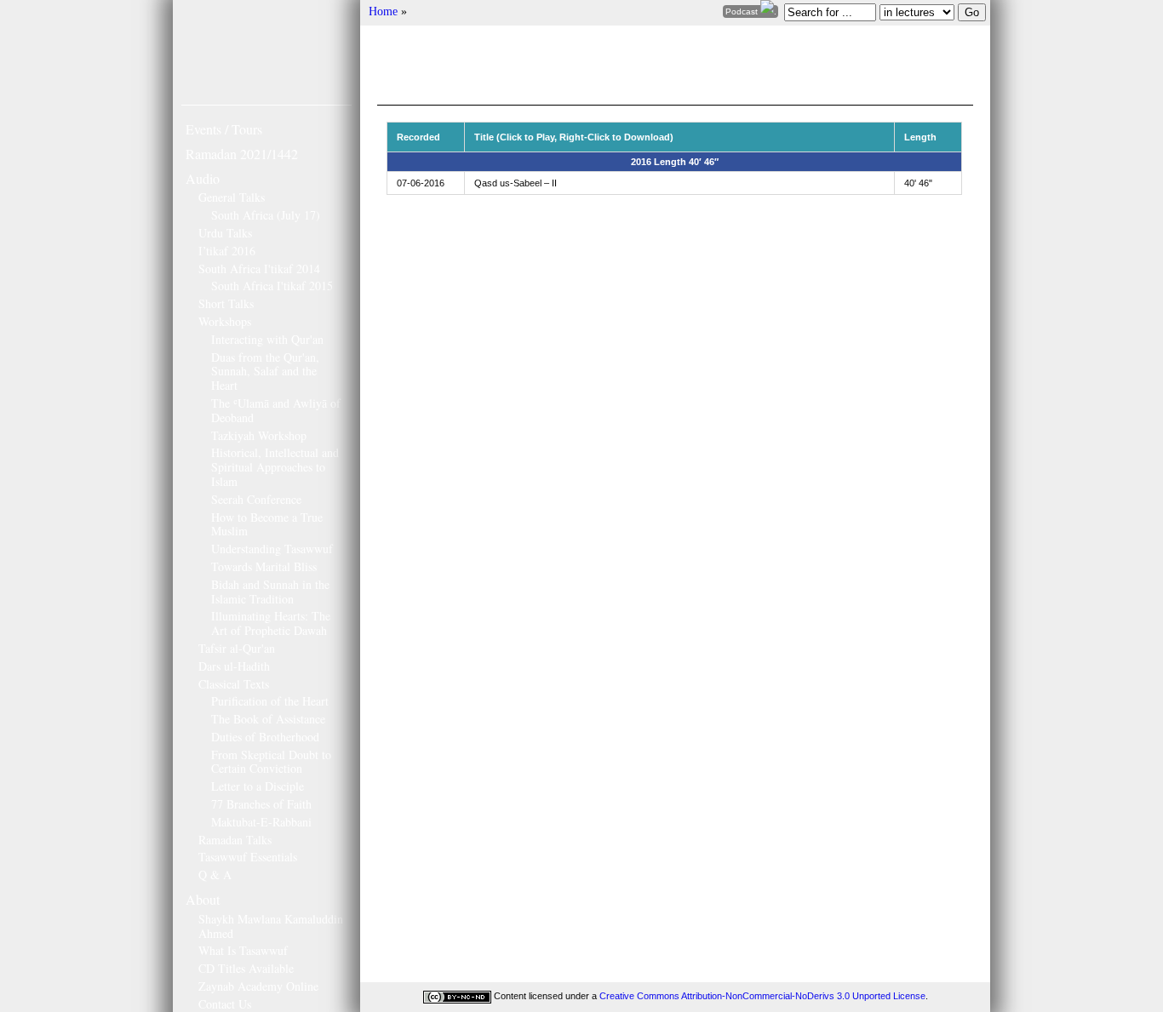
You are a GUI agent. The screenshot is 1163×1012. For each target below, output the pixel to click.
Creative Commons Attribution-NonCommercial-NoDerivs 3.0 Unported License (762, 996)
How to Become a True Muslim (267, 524)
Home (383, 11)
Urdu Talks (225, 233)
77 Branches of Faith (261, 804)
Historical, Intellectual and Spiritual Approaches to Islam (275, 466)
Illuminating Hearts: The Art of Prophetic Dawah (270, 623)
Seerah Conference (256, 499)
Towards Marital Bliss (264, 566)
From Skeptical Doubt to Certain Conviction (271, 761)
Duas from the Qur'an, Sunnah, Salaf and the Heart (265, 371)
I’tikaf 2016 (226, 251)
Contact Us (224, 1004)
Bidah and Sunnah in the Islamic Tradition (270, 591)
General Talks (231, 197)
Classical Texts (233, 684)
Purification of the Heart (270, 701)
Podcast (742, 11)
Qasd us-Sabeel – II (515, 183)
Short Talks (226, 303)
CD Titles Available (246, 968)
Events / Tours (224, 129)
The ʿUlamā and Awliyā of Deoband (276, 410)
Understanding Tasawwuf (272, 548)
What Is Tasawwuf (243, 950)
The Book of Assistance (268, 719)
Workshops (224, 321)
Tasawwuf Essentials (247, 857)
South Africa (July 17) (265, 215)
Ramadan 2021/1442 (242, 154)
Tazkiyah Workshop (259, 435)
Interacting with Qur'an (267, 339)
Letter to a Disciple (257, 786)
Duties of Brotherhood (265, 737)
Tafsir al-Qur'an (236, 648)
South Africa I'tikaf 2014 (259, 268)
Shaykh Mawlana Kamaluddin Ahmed (270, 926)
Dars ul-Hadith (234, 666)
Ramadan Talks (235, 840)
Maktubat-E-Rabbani (261, 822)
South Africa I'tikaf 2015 (272, 285)
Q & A (215, 874)
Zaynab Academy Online (258, 986)
